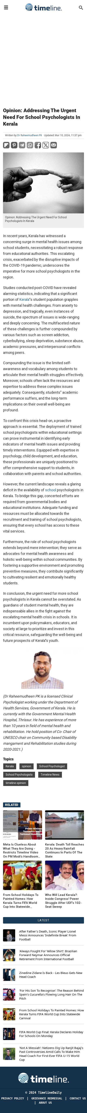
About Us (45, 1103)
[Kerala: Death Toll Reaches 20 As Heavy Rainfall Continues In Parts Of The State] (64, 825)
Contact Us (78, 1098)
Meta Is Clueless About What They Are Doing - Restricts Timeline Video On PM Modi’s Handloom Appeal (20, 851)
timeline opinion (16, 783)
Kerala (24, 299)
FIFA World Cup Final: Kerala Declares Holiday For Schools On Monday (51, 1034)
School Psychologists (19, 774)
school (50, 490)
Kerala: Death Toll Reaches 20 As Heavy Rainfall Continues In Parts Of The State (64, 850)
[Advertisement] (43, 58)
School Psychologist (52, 766)
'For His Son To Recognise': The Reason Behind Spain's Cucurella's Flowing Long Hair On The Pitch (51, 994)
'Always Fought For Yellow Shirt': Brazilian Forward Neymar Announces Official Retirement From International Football (48, 955)
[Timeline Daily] (43, 7)
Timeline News (50, 774)
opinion (26, 766)
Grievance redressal (46, 1098)
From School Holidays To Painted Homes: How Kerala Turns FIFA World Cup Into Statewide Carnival (20, 901)
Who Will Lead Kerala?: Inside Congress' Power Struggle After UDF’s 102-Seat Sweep (63, 901)
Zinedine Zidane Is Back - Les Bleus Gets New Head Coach (50, 975)
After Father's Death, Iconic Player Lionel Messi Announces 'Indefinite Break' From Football (47, 935)
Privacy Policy (12, 1098)
